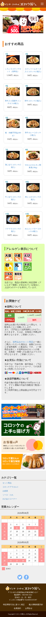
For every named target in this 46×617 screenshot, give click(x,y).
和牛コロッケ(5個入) (33, 101)
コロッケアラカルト (11, 487)
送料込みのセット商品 (23, 342)
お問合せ (28, 608)
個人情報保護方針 (36, 605)
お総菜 (5, 491)
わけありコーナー (10, 499)
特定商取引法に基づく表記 (14, 605)
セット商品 (7, 483)
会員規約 (17, 608)
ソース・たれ (8, 495)
